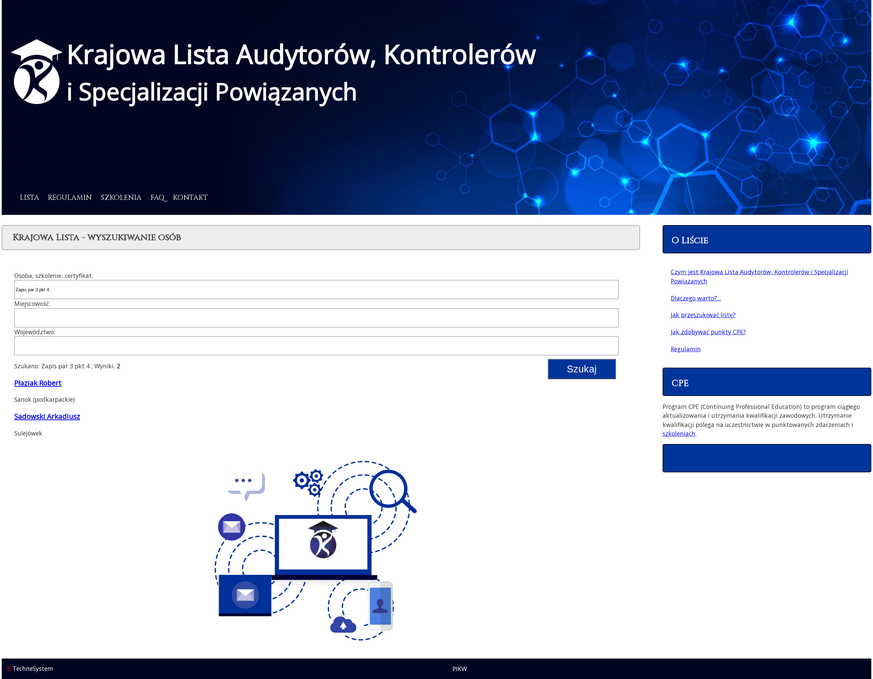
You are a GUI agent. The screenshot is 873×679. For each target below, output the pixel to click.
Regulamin (70, 198)
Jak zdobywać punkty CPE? (708, 332)
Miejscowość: (32, 303)
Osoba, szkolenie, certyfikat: (53, 275)
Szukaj (581, 369)
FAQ (157, 198)
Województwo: (34, 332)
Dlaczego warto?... (696, 298)
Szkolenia (121, 198)
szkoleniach (679, 433)
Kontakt (190, 198)
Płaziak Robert (38, 382)
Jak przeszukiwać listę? (703, 315)
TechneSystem (30, 668)
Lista (29, 198)
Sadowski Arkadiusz (47, 416)
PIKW (460, 669)
